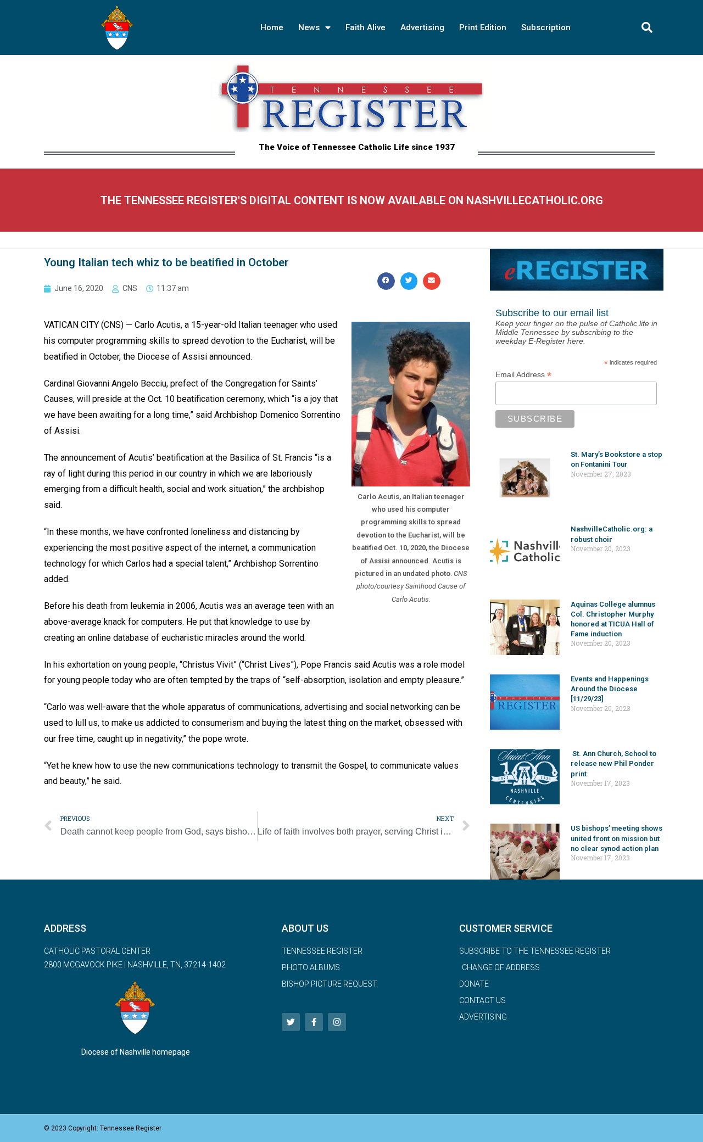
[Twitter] (291, 1022)
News (309, 27)
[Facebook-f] (314, 1022)
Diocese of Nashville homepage (135, 1052)
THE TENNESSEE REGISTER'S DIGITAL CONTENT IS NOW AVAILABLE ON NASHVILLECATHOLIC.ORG (352, 200)
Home (271, 27)
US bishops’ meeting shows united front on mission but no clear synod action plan (616, 838)
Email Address (523, 375)
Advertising (422, 27)
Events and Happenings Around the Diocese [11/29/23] (610, 689)
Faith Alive (365, 27)
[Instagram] (337, 1022)
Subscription (546, 27)
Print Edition (482, 27)
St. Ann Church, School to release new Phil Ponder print (613, 763)
